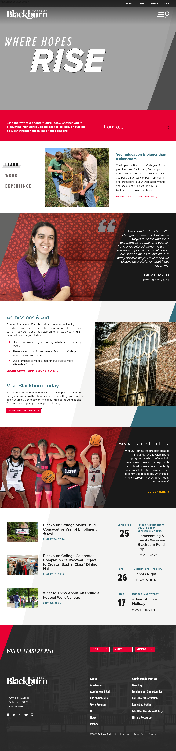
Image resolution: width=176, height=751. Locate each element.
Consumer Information (145, 698)
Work (11, 175)
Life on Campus (99, 698)
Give (92, 711)
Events (94, 724)
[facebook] (8, 715)
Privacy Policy (140, 734)
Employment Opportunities (147, 691)
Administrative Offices (144, 678)
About (93, 678)
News (93, 717)
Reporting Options (142, 704)
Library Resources (142, 717)
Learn (12, 165)
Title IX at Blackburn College (148, 711)
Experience (18, 186)
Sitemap (152, 734)
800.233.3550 (16, 706)
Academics (96, 685)
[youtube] (26, 715)
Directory (137, 685)
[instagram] (20, 715)
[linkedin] (32, 715)
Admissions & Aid (100, 691)
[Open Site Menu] (163, 14)
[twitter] (14, 715)
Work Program (98, 704)
